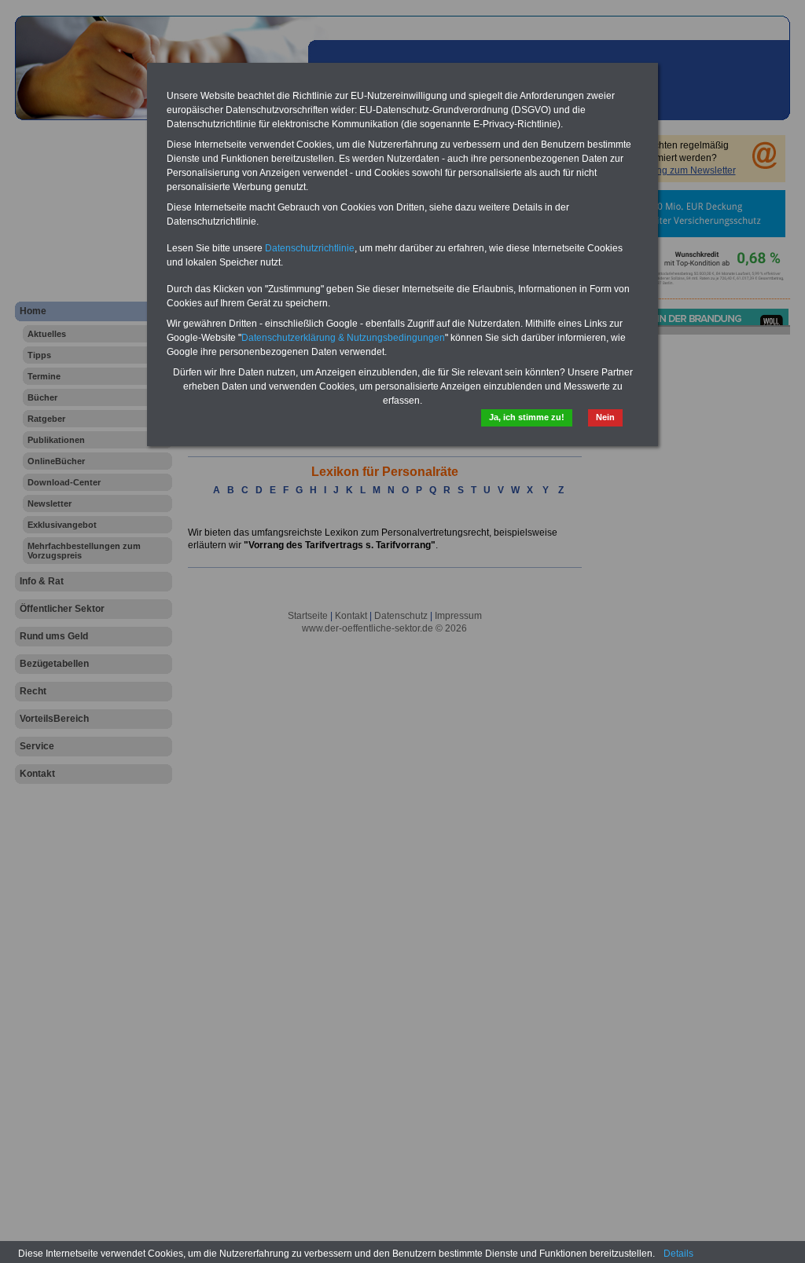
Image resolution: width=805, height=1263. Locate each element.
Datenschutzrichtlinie (310, 248)
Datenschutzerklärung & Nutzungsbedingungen (343, 337)
